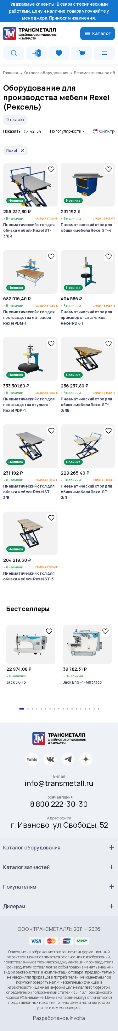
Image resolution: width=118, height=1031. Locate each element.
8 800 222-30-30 (59, 804)
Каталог (101, 33)
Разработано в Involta (59, 1018)
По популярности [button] (65, 131)
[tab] (21, 709)
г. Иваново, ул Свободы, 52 (59, 824)
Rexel (11, 150)
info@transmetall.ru (59, 783)
